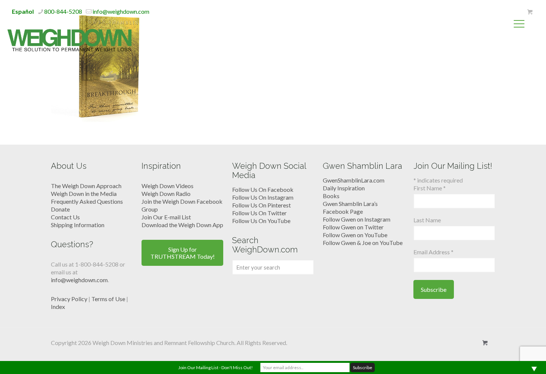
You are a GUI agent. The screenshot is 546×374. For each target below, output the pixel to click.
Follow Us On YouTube (261, 220)
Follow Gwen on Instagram (356, 219)
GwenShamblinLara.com (353, 180)
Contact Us (65, 216)
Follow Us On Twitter (259, 212)
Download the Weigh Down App (182, 224)
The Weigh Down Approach (86, 185)
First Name (429, 187)
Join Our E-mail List (166, 216)
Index (58, 306)
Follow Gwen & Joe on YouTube (363, 242)
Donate (60, 209)
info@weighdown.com (120, 11)
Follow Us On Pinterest (261, 205)
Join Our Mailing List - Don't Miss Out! (215, 367)
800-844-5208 (63, 11)
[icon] (530, 12)
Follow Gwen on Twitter (353, 226)
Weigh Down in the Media (84, 193)
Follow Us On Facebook (262, 189)
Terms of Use (108, 298)
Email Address (433, 251)
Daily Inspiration (344, 187)
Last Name (427, 219)
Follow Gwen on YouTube (355, 234)
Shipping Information (77, 224)
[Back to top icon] (510, 359)
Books (331, 195)
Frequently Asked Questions (87, 201)
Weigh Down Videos (168, 185)
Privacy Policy (69, 298)
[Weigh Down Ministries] (69, 39)
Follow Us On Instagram (262, 197)
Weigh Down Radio (166, 193)
